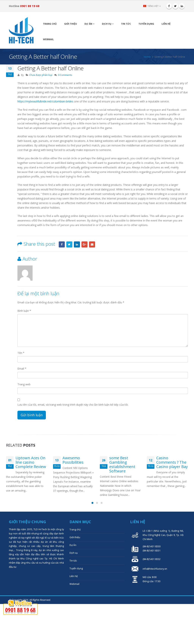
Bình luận (24, 311)
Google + (84, 244)
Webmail (48, 39)
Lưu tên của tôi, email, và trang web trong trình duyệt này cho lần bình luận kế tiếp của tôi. (72, 404)
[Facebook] (169, 6)
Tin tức (126, 23)
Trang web (24, 384)
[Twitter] (175, 6)
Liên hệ (166, 23)
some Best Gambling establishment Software (122, 464)
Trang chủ (50, 23)
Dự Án (88, 23)
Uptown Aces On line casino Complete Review (31, 462)
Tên (20, 353)
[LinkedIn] (182, 6)
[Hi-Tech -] (21, 30)
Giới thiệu (70, 23)
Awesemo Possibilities (73, 460)
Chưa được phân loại (40, 75)
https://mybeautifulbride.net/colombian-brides (45, 101)
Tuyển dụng (146, 23)
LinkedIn (77, 244)
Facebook (62, 244)
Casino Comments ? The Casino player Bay (172, 462)
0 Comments (65, 75)
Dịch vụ (106, 23)
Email (92, 244)
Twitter (69, 244)
